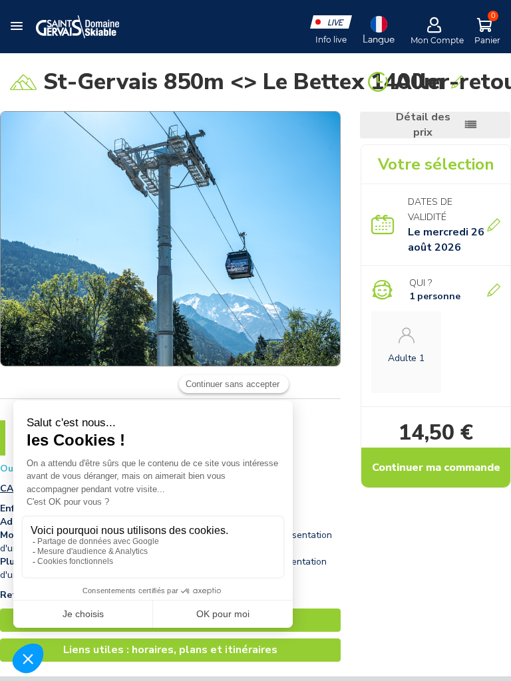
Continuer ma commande (436, 467)
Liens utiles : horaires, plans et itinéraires (170, 649)
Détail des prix (423, 125)
